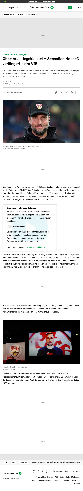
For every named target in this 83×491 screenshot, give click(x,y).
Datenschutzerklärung (35, 247)
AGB (56, 477)
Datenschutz (65, 477)
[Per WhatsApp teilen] (71, 92)
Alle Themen (31, 14)
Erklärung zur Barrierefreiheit (41, 480)
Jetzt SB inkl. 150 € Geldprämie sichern (41, 2)
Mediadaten (75, 477)
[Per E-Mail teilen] (66, 92)
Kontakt (67, 480)
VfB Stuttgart (21, 14)
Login (79, 7)
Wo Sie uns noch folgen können (68, 472)
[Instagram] (34, 471)
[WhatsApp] (38, 471)
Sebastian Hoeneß (9, 14)
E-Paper (11, 8)
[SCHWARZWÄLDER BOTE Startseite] (42, 7)
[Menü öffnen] (3, 7)
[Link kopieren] (56, 92)
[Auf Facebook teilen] (61, 92)
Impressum (76, 480)
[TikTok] (42, 471)
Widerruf (77, 483)
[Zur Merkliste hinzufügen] (78, 92)
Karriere (50, 477)
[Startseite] (6, 462)
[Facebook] (47, 471)
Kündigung (58, 480)
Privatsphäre (41, 477)
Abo (70, 7)
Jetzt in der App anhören (14, 92)
